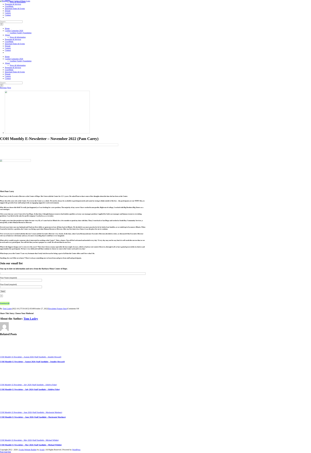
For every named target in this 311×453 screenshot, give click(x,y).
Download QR (4, 303)
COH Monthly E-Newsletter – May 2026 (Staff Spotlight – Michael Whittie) (29, 440)
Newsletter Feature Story (57, 309)
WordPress (76, 450)
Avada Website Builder (28, 450)
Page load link (5, 452)
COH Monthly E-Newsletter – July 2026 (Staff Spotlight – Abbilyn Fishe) (28, 385)
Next (9, 88)
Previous (3, 88)
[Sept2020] (47, 133)
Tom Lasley (7, 309)
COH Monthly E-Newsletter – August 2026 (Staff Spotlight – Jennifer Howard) (30, 357)
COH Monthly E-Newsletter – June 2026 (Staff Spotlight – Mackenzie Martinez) (31, 412)
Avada (41, 450)
